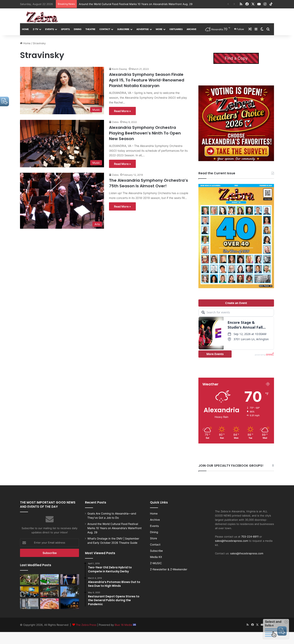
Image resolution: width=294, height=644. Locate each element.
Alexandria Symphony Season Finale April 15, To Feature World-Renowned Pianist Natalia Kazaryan (146, 80)
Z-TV (35, 29)
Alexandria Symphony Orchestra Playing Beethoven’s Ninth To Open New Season (145, 133)
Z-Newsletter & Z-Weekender (168, 569)
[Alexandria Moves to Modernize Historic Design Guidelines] (29, 591)
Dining (77, 29)
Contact (104, 29)
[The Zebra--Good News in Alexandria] (42, 17)
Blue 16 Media (124, 624)
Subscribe (123, 29)
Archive (191, 29)
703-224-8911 (250, 536)
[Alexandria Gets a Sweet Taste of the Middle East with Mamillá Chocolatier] (29, 603)
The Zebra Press (86, 624)
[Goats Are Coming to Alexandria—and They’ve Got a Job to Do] (29, 579)
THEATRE (90, 29)
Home (25, 29)
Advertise (142, 29)
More (159, 29)
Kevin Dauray (119, 68)
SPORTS (65, 29)
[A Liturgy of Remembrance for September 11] (69, 591)
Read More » (122, 111)
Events (49, 29)
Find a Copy (236, 58)
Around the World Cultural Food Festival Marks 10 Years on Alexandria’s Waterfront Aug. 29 (114, 528)
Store (153, 538)
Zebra (115, 121)
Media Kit (156, 557)
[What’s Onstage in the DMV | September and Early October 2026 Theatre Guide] (69, 579)
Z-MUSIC (156, 563)
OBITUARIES (176, 29)
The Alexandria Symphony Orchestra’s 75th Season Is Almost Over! (148, 183)
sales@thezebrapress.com (231, 540)
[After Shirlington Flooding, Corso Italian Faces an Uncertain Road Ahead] (49, 591)
